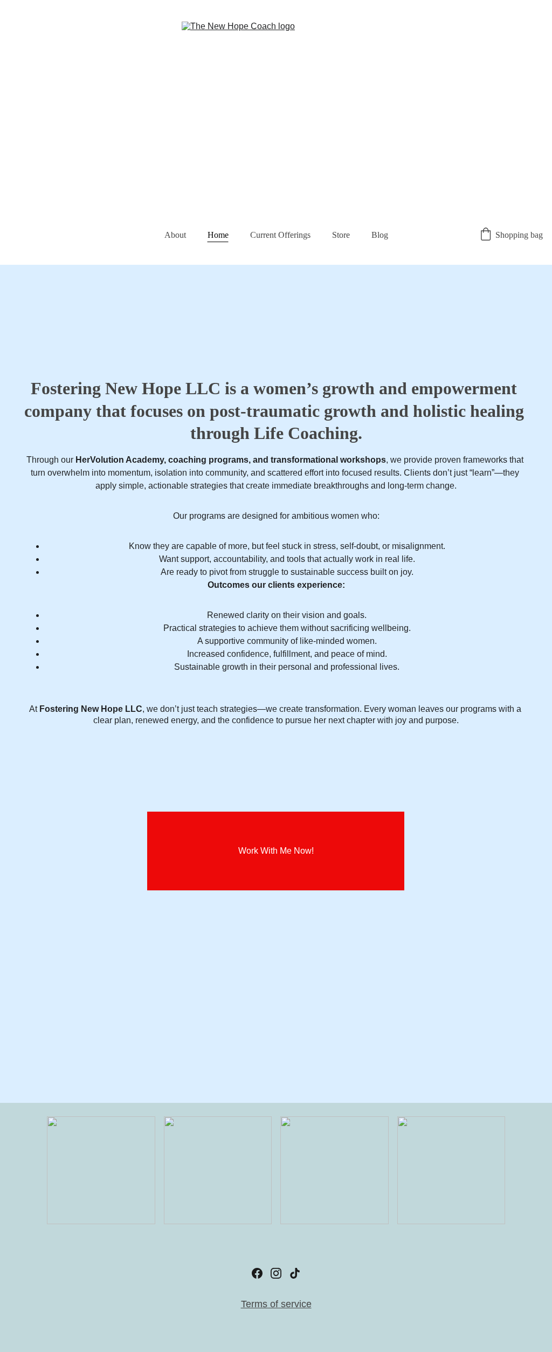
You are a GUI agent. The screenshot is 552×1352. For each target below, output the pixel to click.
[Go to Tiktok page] (294, 1273)
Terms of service (276, 1304)
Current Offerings (280, 234)
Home (218, 234)
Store (341, 234)
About (175, 234)
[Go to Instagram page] (276, 1273)
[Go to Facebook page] (257, 1273)
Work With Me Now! (276, 850)
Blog (379, 234)
